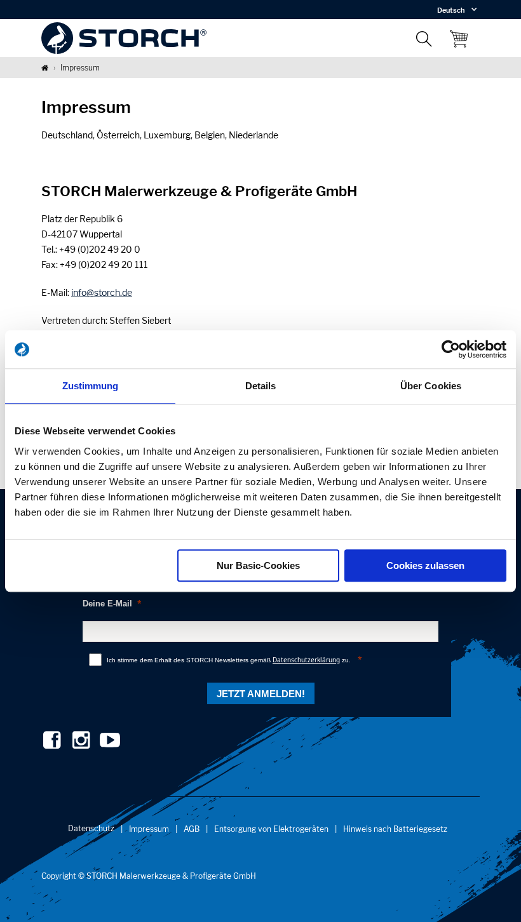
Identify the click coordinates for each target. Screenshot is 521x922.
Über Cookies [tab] (430, 385)
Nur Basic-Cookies (258, 565)
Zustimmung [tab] (90, 385)
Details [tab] (260, 385)
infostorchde (101, 292)
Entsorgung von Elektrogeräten (271, 829)
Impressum (149, 829)
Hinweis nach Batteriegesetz (395, 829)
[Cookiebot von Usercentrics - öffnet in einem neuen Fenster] (450, 349)
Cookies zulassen (425, 565)
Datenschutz (91, 828)
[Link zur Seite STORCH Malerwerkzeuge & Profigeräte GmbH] (44, 68)
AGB (192, 829)
